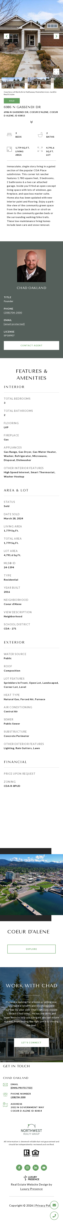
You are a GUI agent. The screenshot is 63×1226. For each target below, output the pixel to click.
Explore (31, 949)
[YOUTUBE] (44, 1168)
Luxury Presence (31, 1189)
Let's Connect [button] (31, 1042)
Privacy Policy (44, 1205)
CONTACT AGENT (31, 345)
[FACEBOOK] (19, 1168)
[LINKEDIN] (36, 1168)
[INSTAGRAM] (27, 1168)
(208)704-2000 (13, 312)
